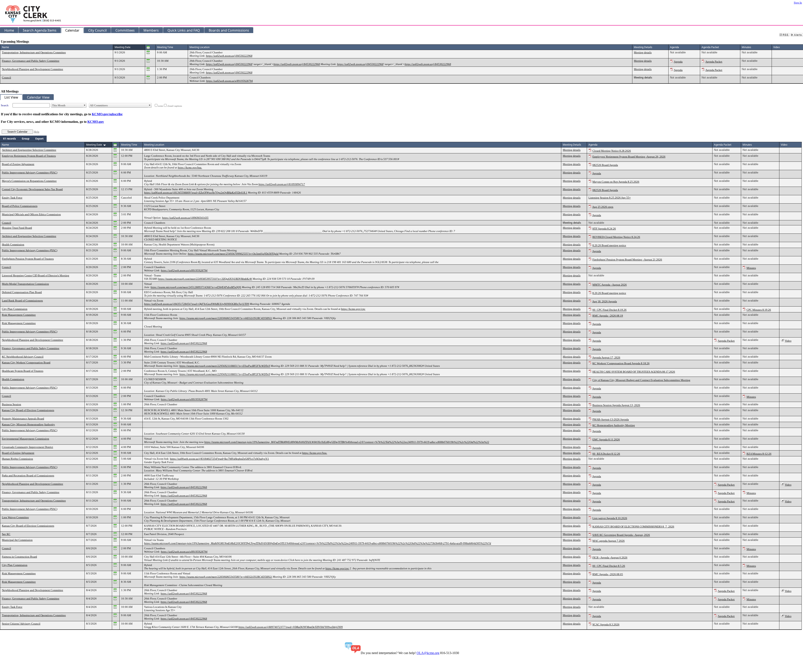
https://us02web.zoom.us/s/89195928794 (229, 80)
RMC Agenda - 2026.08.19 (607, 315)
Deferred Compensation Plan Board (22, 292)
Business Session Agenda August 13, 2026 (616, 405)
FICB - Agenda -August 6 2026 (609, 557)
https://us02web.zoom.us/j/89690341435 (185, 217)
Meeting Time (165, 47)
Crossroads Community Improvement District (27, 447)
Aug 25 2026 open (602, 206)
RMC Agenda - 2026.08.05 (607, 574)
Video (788, 340)
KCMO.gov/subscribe (107, 114)
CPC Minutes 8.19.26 (759, 309)
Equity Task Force (12, 197)
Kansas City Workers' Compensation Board (26, 362)
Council (6, 77)
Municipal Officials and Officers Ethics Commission (31, 214)
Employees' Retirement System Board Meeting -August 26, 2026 (628, 156)
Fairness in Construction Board (19, 556)
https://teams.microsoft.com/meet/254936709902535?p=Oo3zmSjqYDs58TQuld (233, 253)
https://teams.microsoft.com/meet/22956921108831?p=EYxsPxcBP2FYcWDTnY (224, 365)
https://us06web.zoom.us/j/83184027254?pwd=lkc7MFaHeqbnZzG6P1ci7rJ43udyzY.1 (219, 458)
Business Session (11, 404)
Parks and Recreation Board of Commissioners (28, 475)
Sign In (798, 2)
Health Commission (13, 244)
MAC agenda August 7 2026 (608, 540)
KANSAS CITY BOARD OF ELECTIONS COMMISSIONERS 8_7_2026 (633, 526)
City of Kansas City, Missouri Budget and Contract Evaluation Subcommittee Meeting (641, 380)
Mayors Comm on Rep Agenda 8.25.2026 (615, 181)
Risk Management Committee (19, 314)
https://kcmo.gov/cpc (353, 309)
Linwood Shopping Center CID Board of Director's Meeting (35, 275)
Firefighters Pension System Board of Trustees (28, 258)
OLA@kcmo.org (428, 653)
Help (36, 131)
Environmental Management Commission (25, 438)
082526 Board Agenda (605, 165)
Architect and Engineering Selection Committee (29, 149)
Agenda (678, 61)
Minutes (751, 267)
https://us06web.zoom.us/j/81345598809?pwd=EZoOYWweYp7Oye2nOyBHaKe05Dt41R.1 (195, 192)
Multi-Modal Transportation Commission (25, 283)
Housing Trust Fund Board (17, 227)
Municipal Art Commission (17, 540)
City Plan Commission (14, 309)
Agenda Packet (713, 61)
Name (5, 47)
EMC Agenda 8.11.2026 (606, 439)
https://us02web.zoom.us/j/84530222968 (229, 55)
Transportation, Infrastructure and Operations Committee (34, 52)
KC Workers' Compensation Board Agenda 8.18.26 (621, 363)
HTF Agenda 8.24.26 (604, 228)
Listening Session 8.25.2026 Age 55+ (609, 197)
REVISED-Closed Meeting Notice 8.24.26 (616, 237)
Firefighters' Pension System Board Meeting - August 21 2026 (627, 259)
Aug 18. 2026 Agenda (604, 301)
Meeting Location (199, 47)
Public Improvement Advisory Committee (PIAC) (29, 172)
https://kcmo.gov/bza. (190, 167)
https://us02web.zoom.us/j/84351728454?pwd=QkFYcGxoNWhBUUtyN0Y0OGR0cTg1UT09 (196, 303)
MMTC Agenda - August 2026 (609, 284)
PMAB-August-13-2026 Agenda (610, 419)
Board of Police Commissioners (19, 206)
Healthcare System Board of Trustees (22, 370)
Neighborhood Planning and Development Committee (32, 69)
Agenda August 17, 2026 (606, 357)
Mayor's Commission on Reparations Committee (29, 180)
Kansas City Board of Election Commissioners (28, 410)
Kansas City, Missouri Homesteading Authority (28, 424)
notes (160, 106)
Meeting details (643, 52)
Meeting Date (122, 47)
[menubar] (23, 139)
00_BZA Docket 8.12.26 (606, 453)
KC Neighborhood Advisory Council (22, 356)
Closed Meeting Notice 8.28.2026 (611, 150)
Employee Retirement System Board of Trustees (29, 155)
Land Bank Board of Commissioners (22, 300)
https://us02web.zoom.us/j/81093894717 (281, 184)
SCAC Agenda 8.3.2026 (605, 624)
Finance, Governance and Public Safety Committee (30, 60)
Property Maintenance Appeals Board (23, 418)
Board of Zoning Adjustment (18, 164)
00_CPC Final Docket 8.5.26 (608, 565)
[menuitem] (9, 139)
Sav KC (6, 534)
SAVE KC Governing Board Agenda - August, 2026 (621, 534)
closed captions (174, 106)
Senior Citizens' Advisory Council (21, 623)
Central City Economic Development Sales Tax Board (32, 189)
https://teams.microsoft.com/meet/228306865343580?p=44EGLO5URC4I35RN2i (225, 318)
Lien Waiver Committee (15, 517)
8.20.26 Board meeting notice (609, 245)
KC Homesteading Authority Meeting (613, 425)
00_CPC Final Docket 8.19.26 (609, 309)
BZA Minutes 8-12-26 (759, 453)
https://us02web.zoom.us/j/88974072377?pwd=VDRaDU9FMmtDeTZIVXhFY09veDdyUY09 (290, 627)
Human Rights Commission (17, 458)
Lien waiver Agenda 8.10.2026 (609, 518)
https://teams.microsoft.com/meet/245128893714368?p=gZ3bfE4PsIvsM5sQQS (196, 287)
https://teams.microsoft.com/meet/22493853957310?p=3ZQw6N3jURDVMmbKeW (205, 278)
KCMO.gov (95, 121)
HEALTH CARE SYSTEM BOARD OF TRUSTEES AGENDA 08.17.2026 (633, 371)
